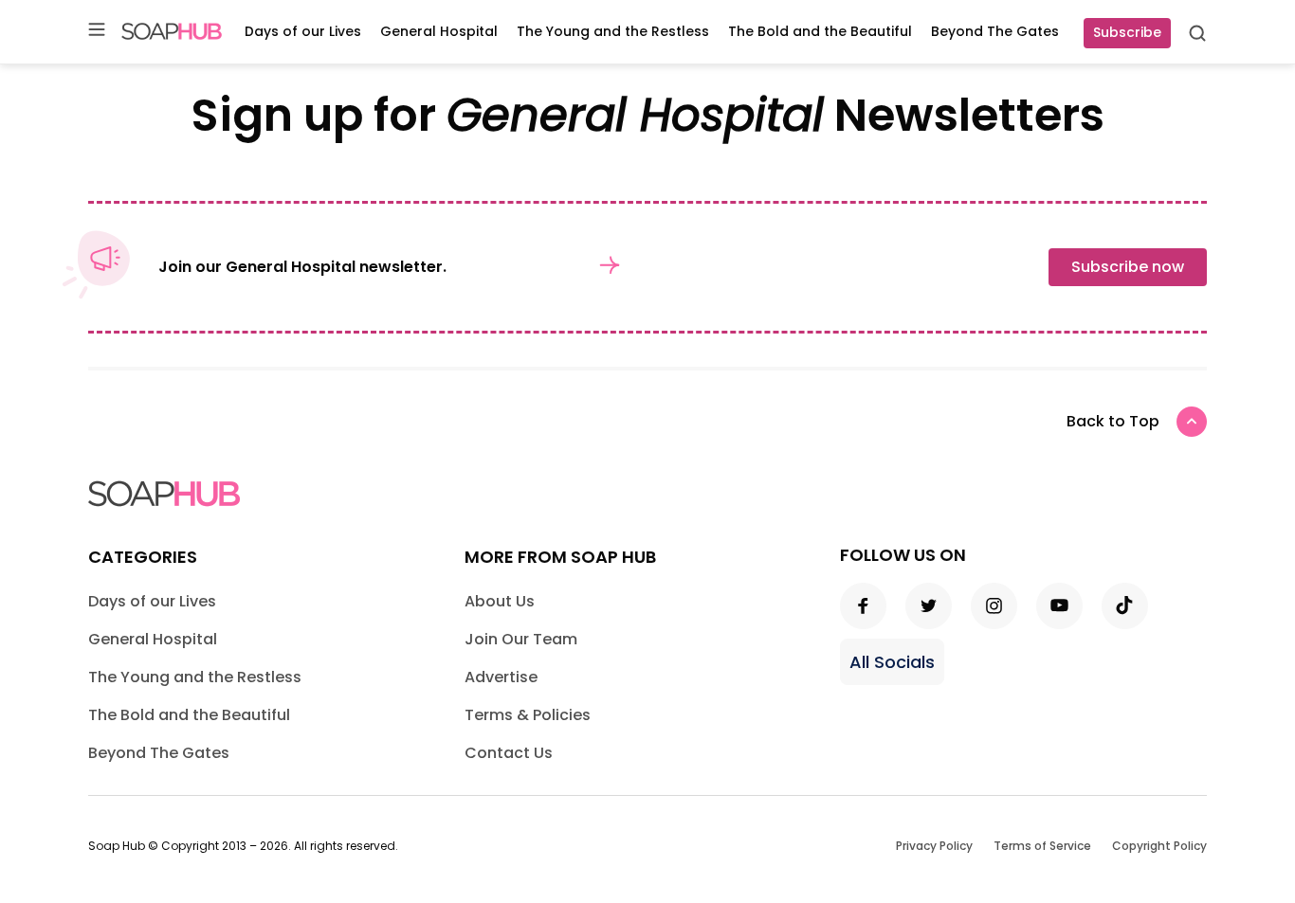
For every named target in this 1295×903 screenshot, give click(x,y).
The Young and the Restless (613, 31)
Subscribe (1127, 32)
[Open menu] (96, 31)
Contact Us (509, 753)
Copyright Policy (1159, 846)
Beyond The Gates (995, 31)
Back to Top (1113, 421)
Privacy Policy (934, 846)
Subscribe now (1127, 267)
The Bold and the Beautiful (820, 31)
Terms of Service (1042, 846)
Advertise (501, 677)
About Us (500, 601)
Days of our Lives (303, 31)
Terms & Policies (528, 715)
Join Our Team (521, 639)
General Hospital (439, 31)
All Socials (892, 662)
